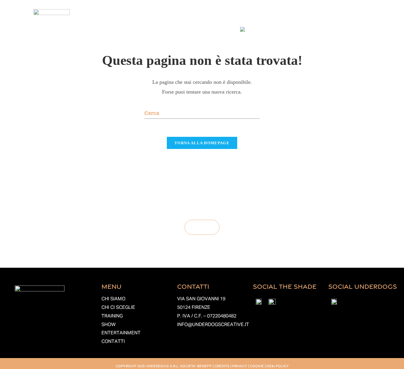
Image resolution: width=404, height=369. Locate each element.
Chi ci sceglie (203, 15)
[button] (163, 16)
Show (268, 15)
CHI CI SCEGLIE (118, 307)
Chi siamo (161, 15)
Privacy (239, 365)
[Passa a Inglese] (252, 29)
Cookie (257, 365)
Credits (222, 365)
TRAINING (112, 316)
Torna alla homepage (202, 143)
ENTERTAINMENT (120, 333)
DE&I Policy (277, 365)
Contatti (344, 15)
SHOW (108, 325)
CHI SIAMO (113, 299)
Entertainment (304, 15)
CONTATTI (113, 341)
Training (241, 15)
